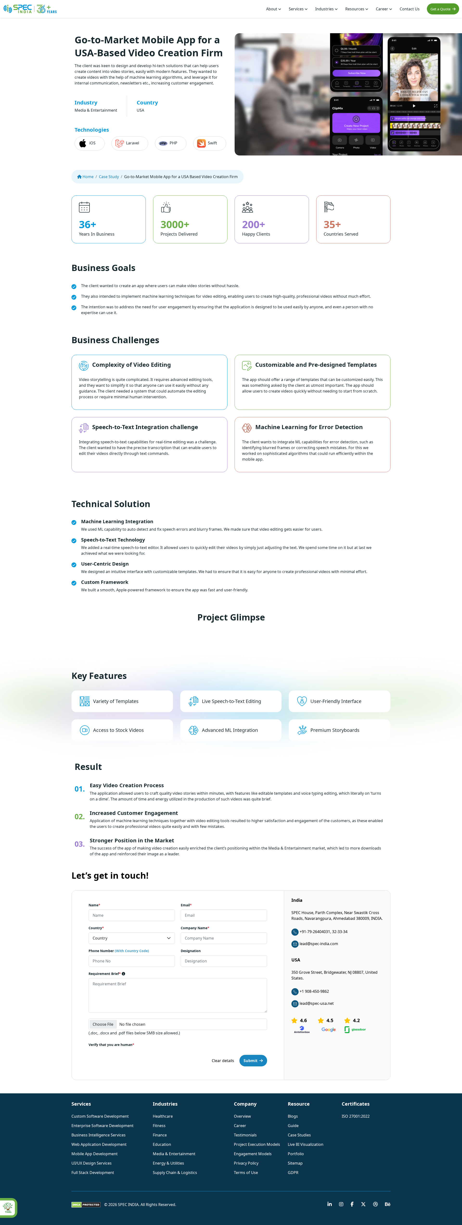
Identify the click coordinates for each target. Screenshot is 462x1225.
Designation (191, 950)
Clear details (223, 1060)
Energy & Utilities (168, 1163)
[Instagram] (341, 1204)
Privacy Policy (246, 1163)
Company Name (195, 928)
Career (382, 9)
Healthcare (163, 1116)
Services (297, 9)
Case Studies (299, 1135)
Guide (293, 1125)
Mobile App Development (94, 1153)
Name (94, 905)
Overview (242, 1116)
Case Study (109, 176)
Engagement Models (253, 1153)
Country (96, 928)
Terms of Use (246, 1172)
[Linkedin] (329, 1204)
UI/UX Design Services (91, 1163)
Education (162, 1144)
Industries (325, 9)
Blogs (293, 1116)
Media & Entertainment (174, 1153)
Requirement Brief (105, 973)
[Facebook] (352, 1204)
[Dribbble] (375, 1204)
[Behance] (388, 1204)
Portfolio (296, 1153)
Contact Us (410, 9)
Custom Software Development (100, 1116)
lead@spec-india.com (319, 943)
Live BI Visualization (305, 1144)
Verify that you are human (111, 1044)
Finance (160, 1135)
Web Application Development (99, 1144)
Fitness (159, 1125)
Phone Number (119, 950)
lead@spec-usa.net (317, 1003)
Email (186, 905)
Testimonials (245, 1135)
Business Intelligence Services (98, 1135)
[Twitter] (363, 1204)
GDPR (293, 1172)
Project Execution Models (257, 1144)
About (272, 9)
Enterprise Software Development (102, 1125)
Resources (355, 9)
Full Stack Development (92, 1172)
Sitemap (295, 1163)
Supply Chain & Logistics (175, 1172)
